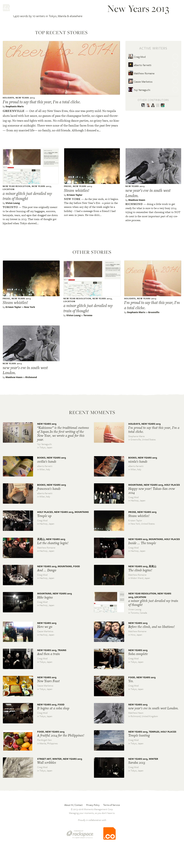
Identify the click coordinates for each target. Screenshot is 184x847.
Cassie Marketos (142, 81)
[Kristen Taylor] (148, 105)
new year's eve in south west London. (148, 193)
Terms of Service (111, 805)
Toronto (10, 207)
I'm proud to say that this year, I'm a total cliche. (41, 102)
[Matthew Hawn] (158, 105)
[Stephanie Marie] (143, 105)
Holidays (8, 97)
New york (72, 199)
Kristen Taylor (74, 195)
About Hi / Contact (73, 805)
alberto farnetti (142, 65)
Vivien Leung (13, 203)
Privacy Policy (93, 805)
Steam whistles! (76, 190)
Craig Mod (139, 57)
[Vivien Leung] (153, 105)
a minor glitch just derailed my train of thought (27, 196)
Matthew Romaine (144, 73)
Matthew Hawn (136, 200)
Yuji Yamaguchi (141, 90)
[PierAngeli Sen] (163, 105)
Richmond (134, 204)
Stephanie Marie (15, 106)
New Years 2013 (25, 97)
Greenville (14, 111)
